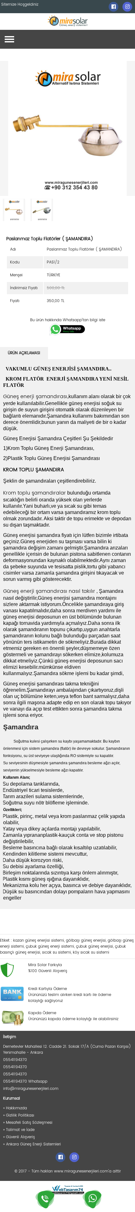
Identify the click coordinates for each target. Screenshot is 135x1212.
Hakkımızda (16, 1108)
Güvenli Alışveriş (20, 1137)
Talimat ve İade (20, 1130)
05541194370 (15, 1060)
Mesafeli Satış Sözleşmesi (29, 1123)
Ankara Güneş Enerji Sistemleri (33, 1144)
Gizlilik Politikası (20, 1115)
